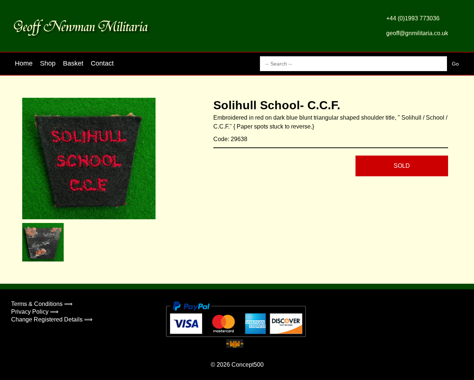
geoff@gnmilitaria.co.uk (417, 33)
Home (24, 63)
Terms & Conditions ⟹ (42, 304)
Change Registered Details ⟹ (52, 319)
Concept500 (247, 364)
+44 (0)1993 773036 (413, 18)
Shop (48, 63)
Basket (73, 63)
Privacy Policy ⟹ (35, 312)
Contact (102, 63)
